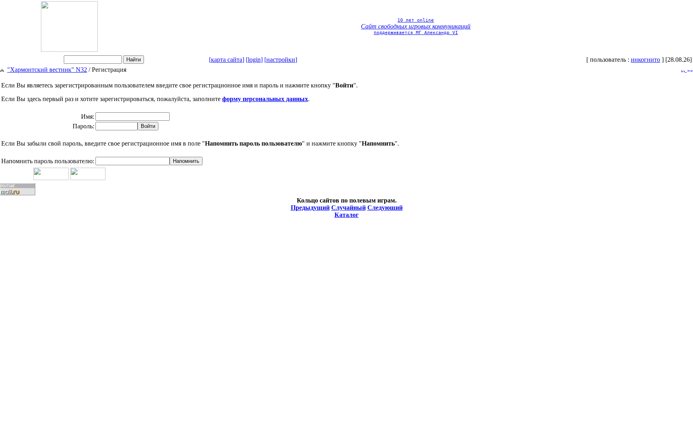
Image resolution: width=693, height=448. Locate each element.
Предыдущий (310, 207)
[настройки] (280, 59)
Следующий (385, 207)
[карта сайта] (226, 59)
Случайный (348, 207)
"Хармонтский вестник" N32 (47, 69)
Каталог (346, 214)
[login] (254, 59)
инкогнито (645, 59)
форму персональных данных (265, 98)
